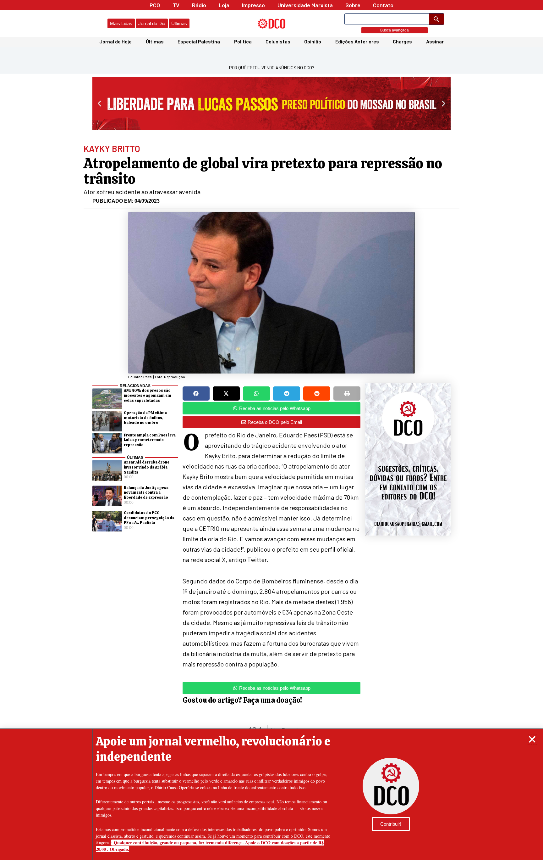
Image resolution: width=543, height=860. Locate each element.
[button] (532, 739)
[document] (271, 430)
